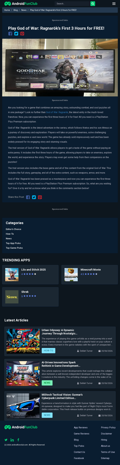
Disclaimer (106, 433)
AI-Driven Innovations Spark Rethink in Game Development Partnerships (60, 364)
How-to (10, 234)
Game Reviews (81, 433)
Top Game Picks (14, 248)
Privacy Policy (108, 427)
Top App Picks (13, 243)
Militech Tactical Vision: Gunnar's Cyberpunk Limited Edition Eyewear (62, 396)
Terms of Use (108, 452)
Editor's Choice (13, 229)
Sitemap (105, 458)
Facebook (79, 458)
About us (105, 446)
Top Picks (79, 446)
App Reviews (81, 427)
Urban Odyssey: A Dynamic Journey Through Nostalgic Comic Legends (58, 332)
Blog (16, 10)
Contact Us (79, 452)
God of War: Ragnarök (57, 112)
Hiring (104, 439)
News (23, 10)
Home (7, 10)
